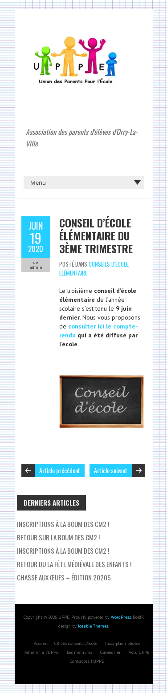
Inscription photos (122, 643)
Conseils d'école (108, 263)
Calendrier (110, 652)
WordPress (121, 617)
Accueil (41, 643)
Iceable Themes (93, 626)
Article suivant (110, 470)
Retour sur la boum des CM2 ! (58, 537)
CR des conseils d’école (75, 643)
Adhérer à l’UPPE (41, 652)
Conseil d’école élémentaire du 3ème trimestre (96, 235)
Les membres (79, 652)
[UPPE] (76, 31)
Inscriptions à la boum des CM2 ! (63, 524)
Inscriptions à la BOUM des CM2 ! (63, 550)
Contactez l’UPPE (87, 661)
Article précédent (59, 470)
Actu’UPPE (139, 652)
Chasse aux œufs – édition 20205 (64, 577)
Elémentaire (73, 272)
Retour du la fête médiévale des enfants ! (74, 564)
